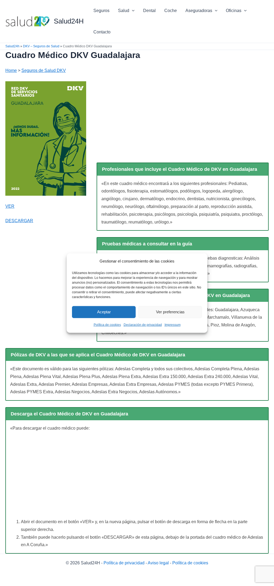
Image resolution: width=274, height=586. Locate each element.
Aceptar (104, 312)
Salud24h (12, 46)
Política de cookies (107, 325)
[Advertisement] (182, 121)
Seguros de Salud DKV (43, 70)
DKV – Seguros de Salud (41, 46)
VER (9, 206)
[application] (132, 10)
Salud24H (69, 21)
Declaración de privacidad (143, 325)
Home (11, 70)
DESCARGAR (19, 220)
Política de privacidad (124, 563)
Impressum (173, 325)
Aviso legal (158, 563)
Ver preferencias (170, 312)
